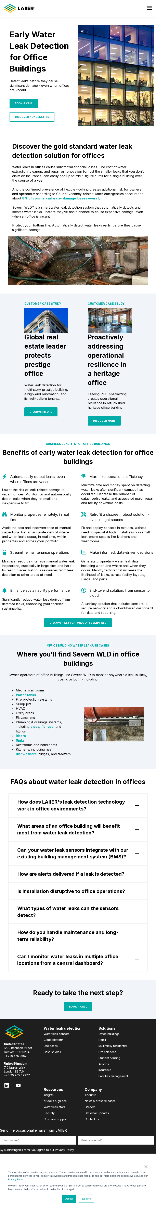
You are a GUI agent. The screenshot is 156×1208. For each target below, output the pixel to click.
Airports (104, 1064)
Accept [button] (69, 1198)
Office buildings (109, 1034)
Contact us (92, 1119)
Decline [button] (86, 1198)
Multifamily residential (113, 1046)
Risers (21, 736)
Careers (90, 1107)
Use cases (51, 1046)
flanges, (47, 727)
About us (90, 1095)
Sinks (20, 740)
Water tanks (26, 695)
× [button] (146, 1165)
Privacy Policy (15, 1179)
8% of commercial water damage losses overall (60, 198)
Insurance (105, 1070)
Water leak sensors (56, 1034)
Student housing (109, 1058)
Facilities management (113, 1076)
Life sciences (107, 1052)
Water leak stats (54, 1107)
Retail (102, 1039)
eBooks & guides (55, 1101)
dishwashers (26, 754)
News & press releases (100, 1101)
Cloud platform (53, 1039)
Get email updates (97, 1113)
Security (49, 1113)
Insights (49, 1095)
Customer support (56, 1119)
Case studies (52, 1052)
